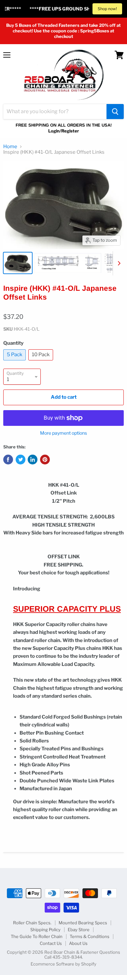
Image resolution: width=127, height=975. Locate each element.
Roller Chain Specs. (32, 922)
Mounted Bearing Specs (83, 922)
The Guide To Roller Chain (37, 936)
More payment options (63, 433)
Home (10, 146)
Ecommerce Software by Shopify (63, 963)
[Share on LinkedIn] (32, 459)
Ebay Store (79, 929)
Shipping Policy (45, 929)
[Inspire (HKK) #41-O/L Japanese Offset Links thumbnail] (18, 262)
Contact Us (51, 943)
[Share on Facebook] (8, 459)
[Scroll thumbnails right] (118, 263)
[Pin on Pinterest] (45, 459)
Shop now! (107, 8)
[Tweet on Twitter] (20, 459)
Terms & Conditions (89, 936)
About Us (78, 943)
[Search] (115, 111)
